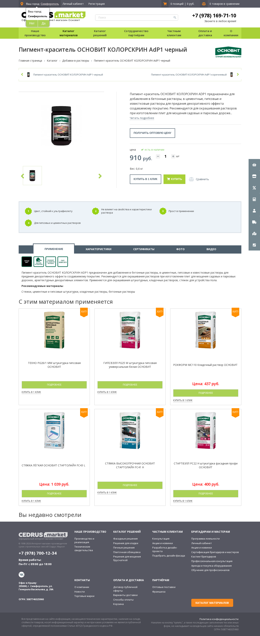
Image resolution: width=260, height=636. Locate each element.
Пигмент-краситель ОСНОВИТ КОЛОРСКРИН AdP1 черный (68, 74)
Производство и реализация (84, 540)
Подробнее (54, 384)
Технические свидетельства (83, 548)
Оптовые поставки (163, 587)
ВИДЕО (211, 249)
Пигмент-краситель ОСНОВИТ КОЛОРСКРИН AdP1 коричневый (189, 74)
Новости (79, 591)
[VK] (22, 574)
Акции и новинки (162, 543)
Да (43, 23)
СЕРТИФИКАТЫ (143, 249)
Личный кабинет (73, 4)
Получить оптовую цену (152, 132)
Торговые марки (84, 596)
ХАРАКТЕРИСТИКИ (98, 249)
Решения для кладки (125, 543)
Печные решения (124, 547)
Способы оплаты (123, 599)
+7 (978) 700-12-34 (38, 553)
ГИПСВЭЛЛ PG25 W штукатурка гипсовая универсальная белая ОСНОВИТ (130, 365)
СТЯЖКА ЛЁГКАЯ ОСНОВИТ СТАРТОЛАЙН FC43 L (53, 465)
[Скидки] (254, 187)
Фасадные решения (125, 538)
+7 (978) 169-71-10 (214, 15)
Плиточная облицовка (126, 552)
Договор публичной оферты (125, 588)
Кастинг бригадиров (203, 556)
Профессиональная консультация (211, 561)
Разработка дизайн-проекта (164, 549)
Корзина (118, 604)
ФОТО (180, 249)
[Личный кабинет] (254, 210)
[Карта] (254, 233)
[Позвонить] (254, 245)
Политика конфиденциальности (218, 619)
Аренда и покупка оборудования (211, 565)
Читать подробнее (142, 118)
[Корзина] (254, 164)
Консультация (160, 538)
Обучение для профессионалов (210, 570)
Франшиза (158, 591)
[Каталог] (254, 176)
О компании (81, 587)
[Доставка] (254, 222)
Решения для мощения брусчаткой (127, 558)
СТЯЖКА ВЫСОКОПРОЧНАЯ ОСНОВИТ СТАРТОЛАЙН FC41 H (130, 465)
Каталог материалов (69, 33)
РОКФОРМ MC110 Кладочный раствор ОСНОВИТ (205, 365)
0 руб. (190, 4)
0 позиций (177, 4)
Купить (176, 179)
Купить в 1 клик (145, 179)
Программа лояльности (205, 538)
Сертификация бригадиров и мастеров (215, 552)
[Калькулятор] (254, 199)
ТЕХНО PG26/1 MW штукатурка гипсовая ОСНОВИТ (54, 365)
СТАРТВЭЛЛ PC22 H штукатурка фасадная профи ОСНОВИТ (206, 465)
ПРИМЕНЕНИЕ (54, 249)
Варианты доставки (125, 595)
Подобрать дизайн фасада (168, 555)
